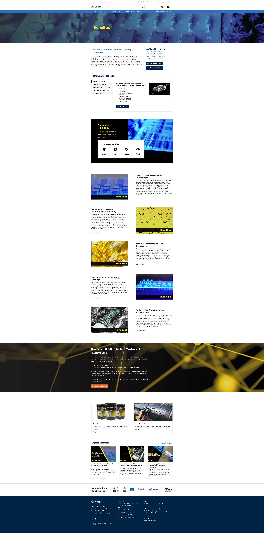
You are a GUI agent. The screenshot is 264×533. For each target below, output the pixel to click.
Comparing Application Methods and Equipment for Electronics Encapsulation (160, 465)
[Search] (143, 7)
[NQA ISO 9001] (116, 489)
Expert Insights (130, 11)
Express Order (154, 7)
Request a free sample (99, 386)
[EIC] (153, 489)
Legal (160, 508)
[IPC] (141, 489)
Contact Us (121, 501)
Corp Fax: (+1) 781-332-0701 (125, 514)
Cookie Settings (163, 511)
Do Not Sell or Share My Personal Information (150, 511)
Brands (100, 11)
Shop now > (96, 432)
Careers (146, 508)
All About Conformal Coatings (156, 58)
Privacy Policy (148, 523)
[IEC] (132, 489)
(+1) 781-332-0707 (133, 517)
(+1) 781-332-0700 (130, 512)
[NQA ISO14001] (124, 489)
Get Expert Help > (141, 330)
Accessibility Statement (150, 520)
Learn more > (140, 199)
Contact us (129, 1)
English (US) (168, 2)
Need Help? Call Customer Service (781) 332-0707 (103, 2)
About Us (139, 11)
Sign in (160, 1)
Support (121, 11)
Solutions (114, 11)
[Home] (98, 7)
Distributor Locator (152, 1)
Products (93, 11)
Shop (135, 1)
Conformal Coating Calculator (155, 56)
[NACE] (167, 489)
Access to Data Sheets (153, 54)
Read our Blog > (167, 443)
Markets (107, 11)
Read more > (139, 432)
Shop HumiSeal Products (154, 51)
